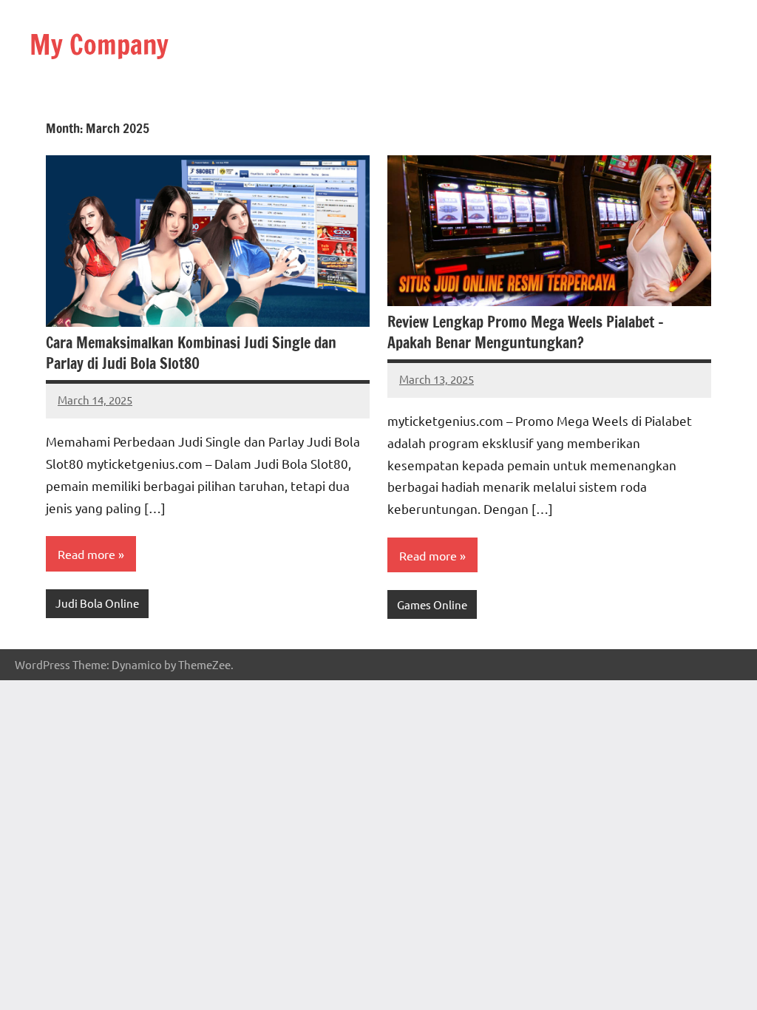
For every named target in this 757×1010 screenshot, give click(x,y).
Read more (86, 553)
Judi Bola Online (97, 603)
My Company (99, 45)
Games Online (432, 604)
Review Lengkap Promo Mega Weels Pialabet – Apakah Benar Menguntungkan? (525, 332)
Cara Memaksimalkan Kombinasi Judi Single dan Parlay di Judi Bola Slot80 (191, 353)
